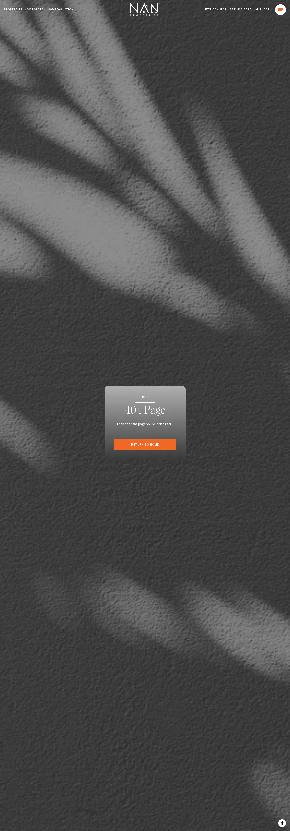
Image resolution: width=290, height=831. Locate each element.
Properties (13, 9)
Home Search (35, 9)
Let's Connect (215, 9)
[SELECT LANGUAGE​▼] (262, 10)
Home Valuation (61, 9)
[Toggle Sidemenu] (280, 9)
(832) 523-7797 (240, 9)
